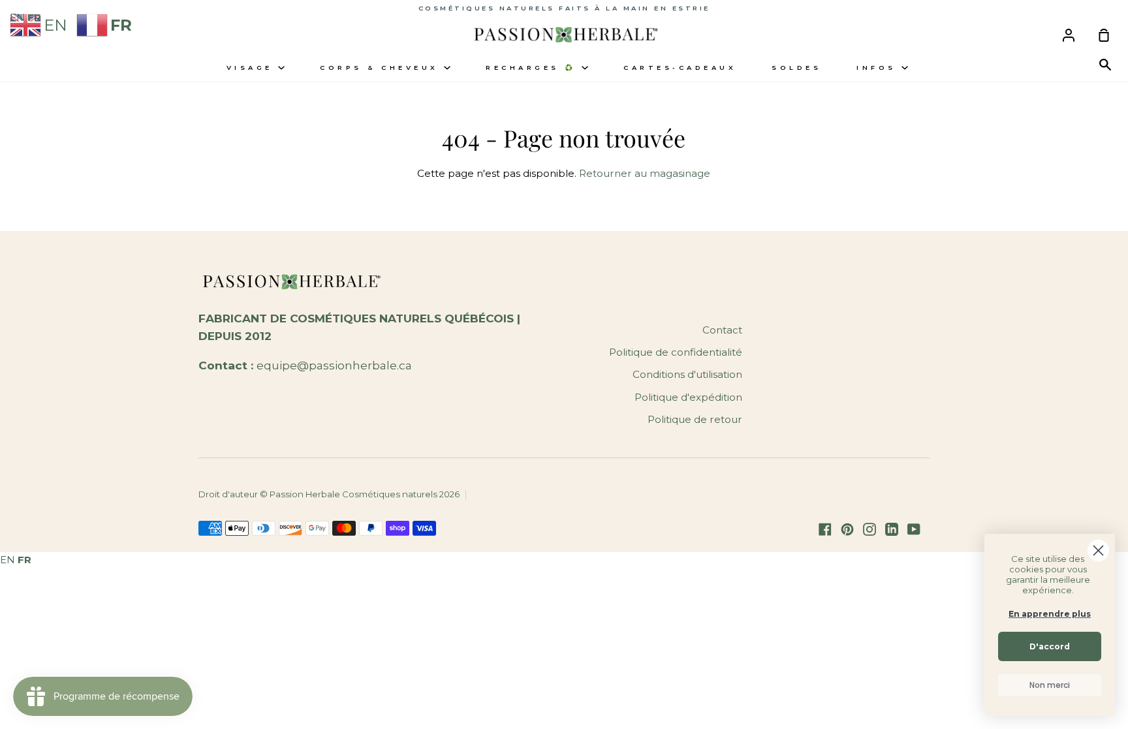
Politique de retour (695, 419)
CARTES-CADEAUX (679, 67)
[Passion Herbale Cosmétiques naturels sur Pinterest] (847, 529)
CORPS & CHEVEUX (382, 67)
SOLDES (796, 67)
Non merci (1049, 684)
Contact (722, 330)
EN (7, 559)
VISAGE (253, 67)
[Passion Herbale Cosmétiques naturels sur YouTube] (913, 529)
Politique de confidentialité (675, 352)
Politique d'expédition (688, 397)
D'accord (1049, 646)
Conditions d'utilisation (687, 374)
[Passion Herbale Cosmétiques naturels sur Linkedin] (891, 529)
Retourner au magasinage (644, 173)
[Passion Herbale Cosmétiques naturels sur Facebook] (825, 529)
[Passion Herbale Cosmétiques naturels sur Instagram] (869, 529)
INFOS (878, 67)
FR (24, 559)
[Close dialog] (1098, 550)
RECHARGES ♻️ (534, 67)
